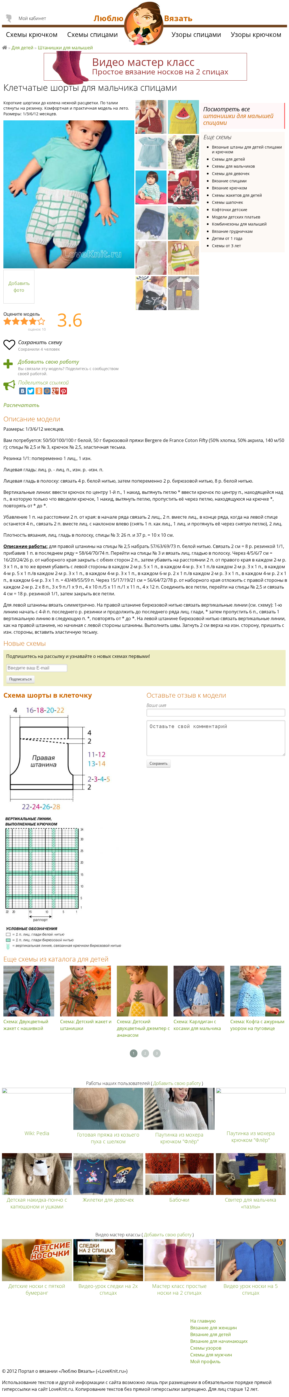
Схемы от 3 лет (226, 245)
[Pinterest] (63, 391)
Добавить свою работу (48, 361)
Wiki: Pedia (37, 1133)
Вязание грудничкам (232, 231)
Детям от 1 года (227, 238)
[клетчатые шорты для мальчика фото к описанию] (68, 194)
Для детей (22, 48)
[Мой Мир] (47, 391)
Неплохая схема (16, 321)
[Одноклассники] (39, 391)
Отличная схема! (41, 321)
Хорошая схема (33, 321)
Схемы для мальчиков (233, 166)
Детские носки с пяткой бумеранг (36, 1289)
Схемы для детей (228, 159)
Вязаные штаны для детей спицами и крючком (247, 149)
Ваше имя (156, 705)
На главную (203, 1321)
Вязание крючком (229, 188)
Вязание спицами (229, 181)
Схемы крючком (32, 34)
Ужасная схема (7, 321)
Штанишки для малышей (65, 48)
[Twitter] (30, 391)
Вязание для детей (210, 1334)
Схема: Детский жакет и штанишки (85, 1024)
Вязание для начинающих (219, 1341)
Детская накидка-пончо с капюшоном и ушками (37, 1203)
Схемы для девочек (230, 173)
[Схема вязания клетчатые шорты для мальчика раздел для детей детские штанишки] (59, 812)
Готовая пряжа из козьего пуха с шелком (108, 1138)
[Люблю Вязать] (144, 24)
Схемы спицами (92, 34)
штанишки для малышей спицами (238, 119)
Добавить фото (19, 286)
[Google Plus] (55, 391)
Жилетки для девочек (108, 1199)
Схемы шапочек (227, 202)
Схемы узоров (205, 1348)
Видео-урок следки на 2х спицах (108, 1289)
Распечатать (21, 405)
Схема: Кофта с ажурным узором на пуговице (257, 1024)
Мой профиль (205, 1361)
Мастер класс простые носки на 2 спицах (179, 1289)
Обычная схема (24, 321)
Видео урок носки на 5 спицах (251, 1289)
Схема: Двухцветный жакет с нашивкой (25, 1024)
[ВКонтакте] (22, 391)
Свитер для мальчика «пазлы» (250, 1203)
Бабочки (179, 1199)
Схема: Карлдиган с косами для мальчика (197, 1024)
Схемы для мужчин (211, 1355)
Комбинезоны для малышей (239, 224)
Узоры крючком (256, 34)
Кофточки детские (229, 209)
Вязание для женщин (213, 1328)
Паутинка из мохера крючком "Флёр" (179, 1138)
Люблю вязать (4, 46)
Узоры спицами (196, 34)
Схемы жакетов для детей (237, 195)
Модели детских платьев (236, 217)
